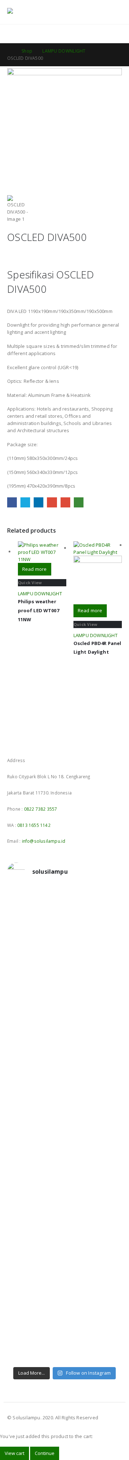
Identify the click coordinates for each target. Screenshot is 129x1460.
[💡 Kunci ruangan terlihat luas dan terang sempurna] (64, 1195)
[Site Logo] (27, 12)
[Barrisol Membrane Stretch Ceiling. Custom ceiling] (64, 932)
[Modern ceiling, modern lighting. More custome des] (64, 1137)
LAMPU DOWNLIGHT (40, 593)
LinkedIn (38, 502)
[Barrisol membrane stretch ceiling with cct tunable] (64, 961)
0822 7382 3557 (40, 809)
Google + (52, 502)
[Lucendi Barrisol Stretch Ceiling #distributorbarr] (64, 1292)
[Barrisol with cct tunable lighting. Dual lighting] (64, 1055)
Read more (34, 569)
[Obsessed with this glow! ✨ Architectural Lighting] (64, 1350)
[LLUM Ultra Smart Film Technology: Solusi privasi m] (64, 1321)
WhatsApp (78, 502)
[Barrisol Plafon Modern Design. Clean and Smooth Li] (64, 993)
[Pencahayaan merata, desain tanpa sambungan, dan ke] (64, 1235)
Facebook (12, 502)
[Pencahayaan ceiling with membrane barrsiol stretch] (64, 903)
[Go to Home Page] (9, 51)
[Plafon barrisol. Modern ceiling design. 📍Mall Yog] (64, 1026)
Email (65, 502)
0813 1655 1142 (34, 825)
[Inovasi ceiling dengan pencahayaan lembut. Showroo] (64, 1108)
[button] (100, 12)
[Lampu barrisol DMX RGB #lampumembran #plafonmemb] (64, 1080)
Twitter (25, 502)
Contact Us (108, 33)
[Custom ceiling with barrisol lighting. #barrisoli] (64, 1163)
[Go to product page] (42, 552)
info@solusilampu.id (44, 841)
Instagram (26, 741)
